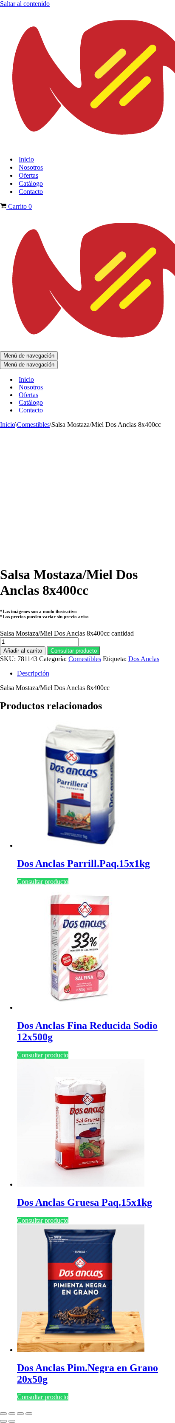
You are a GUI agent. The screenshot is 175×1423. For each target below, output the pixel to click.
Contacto (31, 191)
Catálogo (31, 183)
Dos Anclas (143, 658)
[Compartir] (20, 1413)
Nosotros (31, 167)
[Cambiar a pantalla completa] (11, 1413)
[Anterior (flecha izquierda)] (3, 1421)
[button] (73, 650)
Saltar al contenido (25, 3)
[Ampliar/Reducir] (3, 1413)
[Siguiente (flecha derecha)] (11, 1421)
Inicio (26, 159)
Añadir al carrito (22, 651)
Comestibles (33, 424)
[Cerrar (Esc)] (28, 1413)
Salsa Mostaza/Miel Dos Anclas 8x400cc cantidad (67, 633)
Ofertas (28, 175)
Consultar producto (74, 651)
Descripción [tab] (33, 673)
